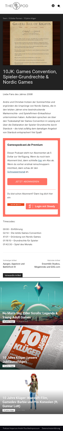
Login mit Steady (45, 206)
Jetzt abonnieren (27, 181)
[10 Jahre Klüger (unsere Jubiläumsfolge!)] (31, 348)
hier (40, 160)
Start (5, 18)
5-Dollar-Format (15, 18)
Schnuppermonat (16, 171)
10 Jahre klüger (30, 18)
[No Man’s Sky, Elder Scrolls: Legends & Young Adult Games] (31, 303)
